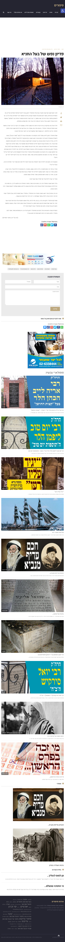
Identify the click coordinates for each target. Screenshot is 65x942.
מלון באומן (3, 937)
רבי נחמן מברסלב (14, 926)
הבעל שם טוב (26, 904)
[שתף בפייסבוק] (55, 225)
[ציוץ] (52, 225)
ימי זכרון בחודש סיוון (16, 911)
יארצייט (24, 907)
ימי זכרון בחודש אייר (18, 909)
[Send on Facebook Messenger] (44, 327)
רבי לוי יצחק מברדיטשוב (24, 926)
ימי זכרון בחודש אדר (27, 909)
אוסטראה (29, 899)
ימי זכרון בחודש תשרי (17, 914)
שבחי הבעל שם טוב (24, 928)
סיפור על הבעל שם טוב (10, 919)
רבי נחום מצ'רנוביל (25, 269)
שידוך (15, 928)
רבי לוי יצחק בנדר (13, 924)
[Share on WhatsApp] (48, 225)
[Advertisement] (32, 32)
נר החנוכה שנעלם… (54, 886)
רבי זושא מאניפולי (20, 924)
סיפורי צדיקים (25, 919)
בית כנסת (15, 899)
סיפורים (59, 5)
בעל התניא (54, 269)
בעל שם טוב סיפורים (24, 902)
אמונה (25, 899)
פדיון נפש (33, 269)
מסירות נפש (40, 269)
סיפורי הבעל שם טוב (16, 916)
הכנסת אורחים (18, 904)
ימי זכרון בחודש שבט (7, 911)
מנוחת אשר (5, 914)
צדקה (19, 921)
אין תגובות (61, 106)
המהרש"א (12, 904)
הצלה (8, 904)
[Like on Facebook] (41, 225)
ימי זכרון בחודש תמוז (26, 914)
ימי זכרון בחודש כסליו (25, 911)
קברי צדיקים (14, 921)
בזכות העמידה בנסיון (56, 865)
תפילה (9, 928)
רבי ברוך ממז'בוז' (28, 924)
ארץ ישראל (19, 899)
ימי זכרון (12, 907)
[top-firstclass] (30, 259)
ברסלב (14, 902)
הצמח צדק (47, 269)
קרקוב (9, 921)
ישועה (10, 914)
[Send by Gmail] (45, 225)
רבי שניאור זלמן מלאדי (13, 269)
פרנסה (30, 921)
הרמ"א (3, 904)
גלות (7, 902)
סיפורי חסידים (6, 916)
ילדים (18, 907)
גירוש (11, 902)
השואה (30, 907)
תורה (12, 928)
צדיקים (25, 921)
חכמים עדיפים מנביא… (56, 825)
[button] (63, 11)
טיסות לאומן (8, 937)
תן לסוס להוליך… (55, 875)
